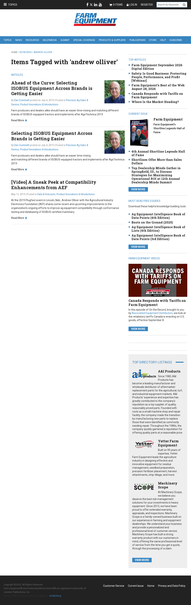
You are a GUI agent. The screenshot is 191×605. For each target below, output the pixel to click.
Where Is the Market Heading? (155, 102)
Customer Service (113, 585)
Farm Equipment (168, 119)
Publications (137, 40)
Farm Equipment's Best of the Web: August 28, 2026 (158, 87)
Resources (32, 40)
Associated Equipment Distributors (152, 313)
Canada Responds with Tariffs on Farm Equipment (157, 95)
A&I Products (169, 371)
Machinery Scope (167, 485)
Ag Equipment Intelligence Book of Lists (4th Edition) (158, 228)
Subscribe (176, 40)
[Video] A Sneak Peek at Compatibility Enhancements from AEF (53, 184)
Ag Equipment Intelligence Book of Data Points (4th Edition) (158, 216)
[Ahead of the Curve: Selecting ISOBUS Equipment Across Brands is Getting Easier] (114, 91)
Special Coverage (84, 40)
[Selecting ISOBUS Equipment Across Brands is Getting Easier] (114, 142)
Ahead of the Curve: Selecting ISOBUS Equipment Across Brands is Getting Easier (51, 88)
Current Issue (136, 585)
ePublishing (55, 596)
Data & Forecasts (46, 194)
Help (163, 40)
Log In (133, 4)
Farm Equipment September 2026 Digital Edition (156, 67)
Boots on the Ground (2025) (152, 222)
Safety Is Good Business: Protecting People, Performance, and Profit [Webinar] (158, 76)
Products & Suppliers (112, 40)
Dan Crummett (21, 100)
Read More (17, 120)
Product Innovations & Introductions (39, 104)
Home (14, 52)
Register (147, 4)
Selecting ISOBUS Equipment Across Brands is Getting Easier (51, 136)
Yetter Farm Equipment (168, 443)
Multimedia (50, 40)
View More (138, 189)
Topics (12, 4)
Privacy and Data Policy (171, 585)
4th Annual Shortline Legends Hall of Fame (158, 153)
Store (152, 40)
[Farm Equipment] (139, 133)
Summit (65, 40)
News (18, 40)
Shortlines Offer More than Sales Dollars (156, 161)
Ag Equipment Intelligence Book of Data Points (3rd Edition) (158, 237)
